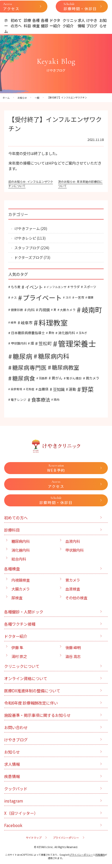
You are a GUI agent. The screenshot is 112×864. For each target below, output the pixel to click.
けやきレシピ (25, 238)
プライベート (42, 297)
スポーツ (90, 286)
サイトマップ (33, 838)
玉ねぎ (83, 333)
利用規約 (100, 854)
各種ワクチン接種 (19, 624)
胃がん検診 (74, 378)
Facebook (13, 825)
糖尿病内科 (53, 355)
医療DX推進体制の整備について (32, 690)
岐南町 (92, 310)
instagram (13, 801)
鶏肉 (56, 399)
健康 (91, 297)
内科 (31, 309)
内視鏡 (44, 309)
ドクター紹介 (54, 22)
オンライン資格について (25, 678)
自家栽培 (16, 389)
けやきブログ (91, 22)
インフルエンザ (56, 287)
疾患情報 (12, 776)
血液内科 (72, 541)
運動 (72, 389)
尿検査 (16, 597)
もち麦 (15, 286)
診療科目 (27, 22)
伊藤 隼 (17, 647)
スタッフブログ (27, 247)
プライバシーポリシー (66, 838)
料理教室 (53, 322)
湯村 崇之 (19, 656)
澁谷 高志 (73, 656)
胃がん (57, 378)
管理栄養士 (77, 343)
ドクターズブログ (28, 257)
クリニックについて (21, 666)
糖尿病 (22, 356)
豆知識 (59, 389)
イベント (34, 287)
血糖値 (43, 389)
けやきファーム (27, 228)
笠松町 (45, 343)
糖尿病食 (23, 378)
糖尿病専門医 (29, 367)
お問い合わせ (16, 727)
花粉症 (30, 389)
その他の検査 (76, 597)
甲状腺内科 (19, 343)
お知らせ (103, 22)
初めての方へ (16, 22)
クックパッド (15, 788)
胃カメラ (92, 378)
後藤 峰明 (73, 647)
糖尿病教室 (65, 367)
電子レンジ (18, 399)
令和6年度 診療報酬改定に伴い (31, 703)
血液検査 (72, 589)
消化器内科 (66, 332)
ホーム (6, 25)
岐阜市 (27, 322)
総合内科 (18, 559)
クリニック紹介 (70, 22)
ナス (14, 297)
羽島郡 (43, 378)
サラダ (75, 286)
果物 (51, 333)
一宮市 (79, 297)
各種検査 (36, 22)
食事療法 (40, 399)
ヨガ (68, 297)
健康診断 (17, 309)
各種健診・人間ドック (23, 611)
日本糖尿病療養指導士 (28, 332)
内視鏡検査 (20, 580)
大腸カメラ (68, 309)
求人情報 (81, 22)
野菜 (88, 389)
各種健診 (44, 22)
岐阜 (13, 322)
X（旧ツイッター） (21, 813)
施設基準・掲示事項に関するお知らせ (37, 715)
